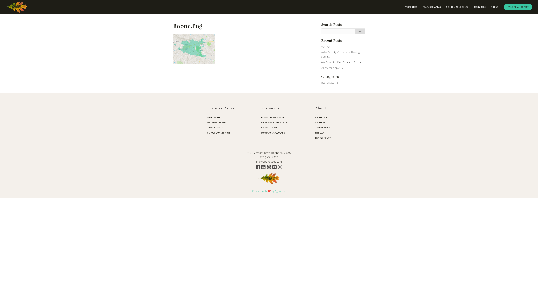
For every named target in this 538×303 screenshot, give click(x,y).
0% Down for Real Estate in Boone (341, 62)
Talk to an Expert (518, 7)
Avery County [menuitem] (215, 127)
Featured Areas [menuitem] (432, 7)
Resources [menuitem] (480, 7)
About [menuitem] (495, 7)
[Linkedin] (263, 166)
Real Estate (327, 82)
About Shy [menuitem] (321, 122)
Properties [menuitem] (411, 7)
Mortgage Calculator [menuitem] (273, 132)
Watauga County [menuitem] (217, 122)
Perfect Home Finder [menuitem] (272, 117)
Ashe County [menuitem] (214, 117)
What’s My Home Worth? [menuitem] (274, 122)
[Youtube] (269, 166)
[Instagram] (280, 166)
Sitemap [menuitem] (319, 132)
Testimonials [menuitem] (322, 127)
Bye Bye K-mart (330, 46)
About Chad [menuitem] (321, 117)
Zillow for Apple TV (332, 68)
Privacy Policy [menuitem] (323, 137)
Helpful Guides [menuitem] (269, 127)
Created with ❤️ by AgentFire (269, 191)
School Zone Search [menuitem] (458, 7)
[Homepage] (16, 7)
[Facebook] (258, 166)
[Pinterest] (274, 166)
